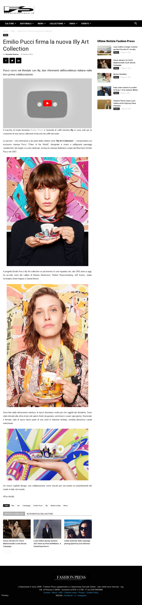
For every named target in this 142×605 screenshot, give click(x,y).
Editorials (25, 23)
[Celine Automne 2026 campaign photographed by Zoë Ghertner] (78, 529)
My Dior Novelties (120, 74)
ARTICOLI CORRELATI (14, 514)
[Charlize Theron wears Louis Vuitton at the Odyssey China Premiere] (104, 104)
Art (18, 505)
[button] (135, 23)
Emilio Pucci (38, 505)
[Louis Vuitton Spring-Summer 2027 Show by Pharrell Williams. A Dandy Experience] (47, 529)
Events (85, 23)
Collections (56, 23)
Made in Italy (55, 505)
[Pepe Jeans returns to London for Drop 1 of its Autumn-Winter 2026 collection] (104, 91)
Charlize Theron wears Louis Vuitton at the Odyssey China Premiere (124, 103)
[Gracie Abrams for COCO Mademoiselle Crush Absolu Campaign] (17, 529)
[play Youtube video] (47, 103)
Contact (47, 592)
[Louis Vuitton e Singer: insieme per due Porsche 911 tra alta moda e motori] (104, 50)
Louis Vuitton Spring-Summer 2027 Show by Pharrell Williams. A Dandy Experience (47, 543)
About (54, 592)
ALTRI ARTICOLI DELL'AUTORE (40, 514)
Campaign (27, 505)
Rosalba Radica (12, 54)
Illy (47, 505)
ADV (61, 592)
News (40, 23)
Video (72, 23)
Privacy (81, 592)
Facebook (68, 595)
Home (5, 31)
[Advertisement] (118, 158)
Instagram (82, 595)
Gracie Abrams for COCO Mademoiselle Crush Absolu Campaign (14, 543)
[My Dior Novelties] (104, 78)
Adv (13, 505)
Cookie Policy (92, 592)
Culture (9, 23)
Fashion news (70, 592)
